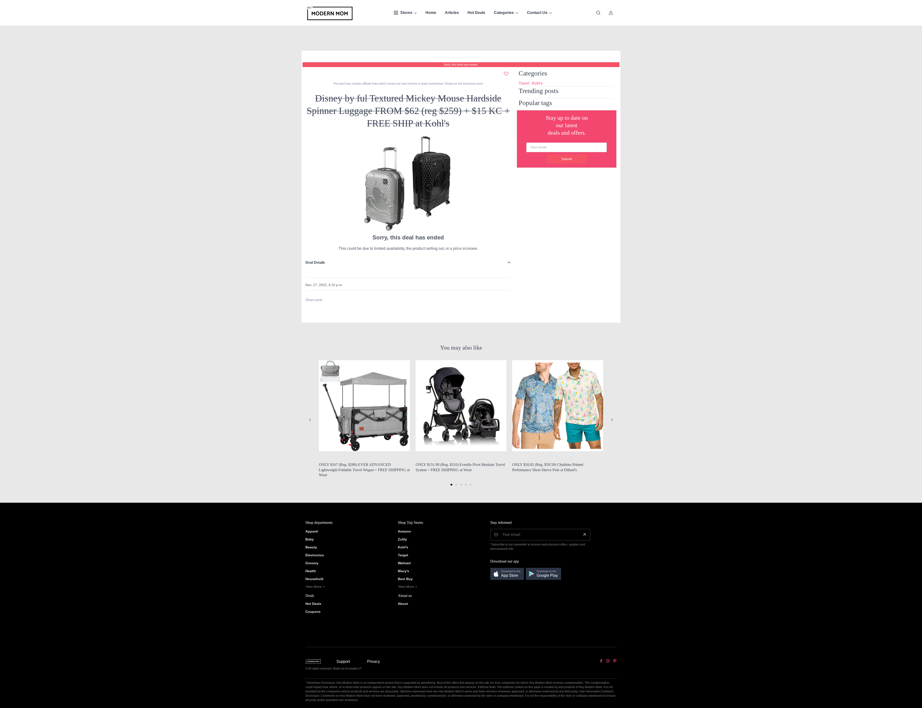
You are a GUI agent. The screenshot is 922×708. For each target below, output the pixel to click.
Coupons (313, 612)
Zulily (402, 539)
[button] (451, 485)
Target (403, 555)
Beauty (311, 547)
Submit (566, 159)
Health (310, 571)
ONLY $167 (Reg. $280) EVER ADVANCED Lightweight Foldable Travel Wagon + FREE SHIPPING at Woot (364, 470)
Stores (406, 13)
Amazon (404, 531)
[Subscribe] (584, 534)
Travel (524, 83)
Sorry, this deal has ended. (461, 64)
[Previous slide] (310, 420)
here (479, 83)
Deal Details (315, 262)
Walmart (404, 563)
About (403, 604)
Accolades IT (353, 668)
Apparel (311, 531)
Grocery (311, 563)
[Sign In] (611, 13)
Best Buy (405, 579)
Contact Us (537, 13)
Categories (504, 13)
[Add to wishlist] (506, 74)
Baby (309, 539)
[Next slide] (612, 420)
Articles (452, 13)
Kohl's (537, 83)
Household (314, 579)
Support (343, 661)
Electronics (314, 555)
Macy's (403, 571)
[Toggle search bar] (598, 13)
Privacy (373, 661)
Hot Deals (476, 13)
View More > (315, 587)
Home (430, 13)
